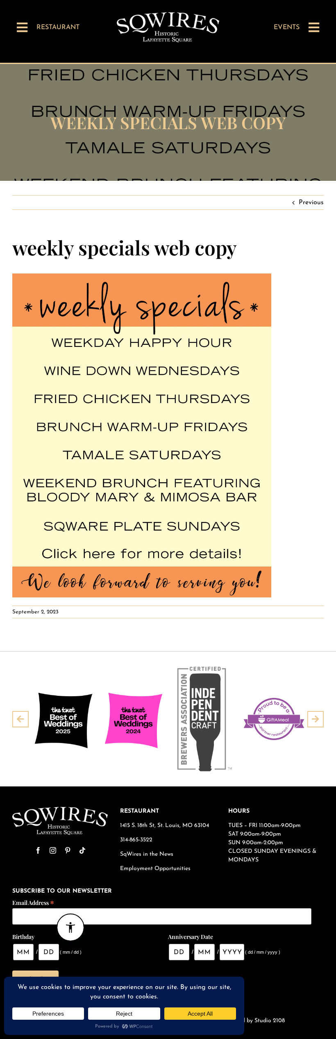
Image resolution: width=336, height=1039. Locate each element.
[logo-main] (168, 15)
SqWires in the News (146, 854)
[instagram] (53, 850)
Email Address (33, 902)
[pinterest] (67, 850)
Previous (311, 202)
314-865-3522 (136, 840)
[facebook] (38, 850)
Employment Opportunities (156, 869)
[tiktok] (82, 850)
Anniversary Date (190, 937)
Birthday (23, 937)
